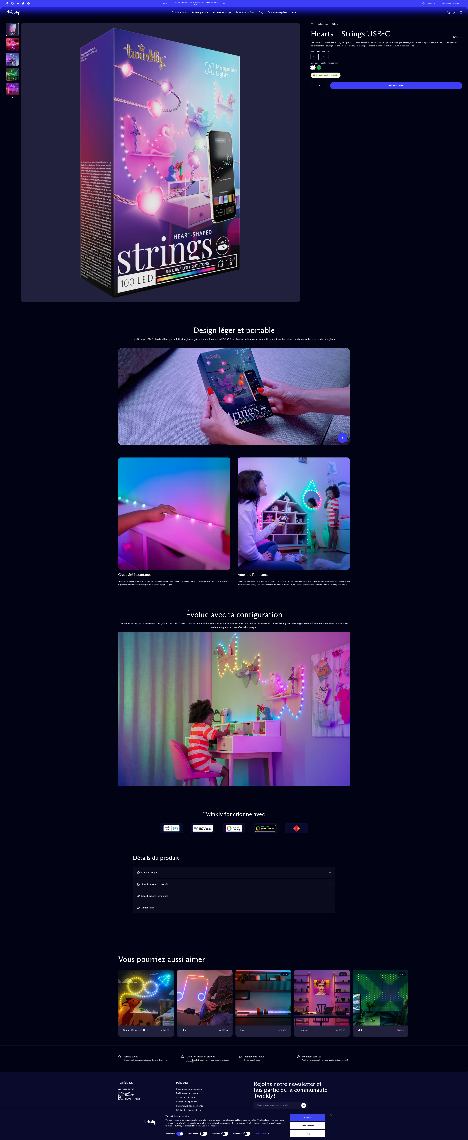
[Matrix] (380, 998)
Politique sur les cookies (188, 1093)
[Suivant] (223, 3)
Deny (308, 1133)
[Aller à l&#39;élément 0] (12, 29)
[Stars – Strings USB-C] (146, 998)
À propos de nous (127, 1089)
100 (314, 57)
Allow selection (307, 1126)
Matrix (361, 1030)
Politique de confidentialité (189, 1089)
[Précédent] (163, 3)
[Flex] (205, 998)
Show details (260, 1134)
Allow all (308, 1117)
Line (242, 1030)
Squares (303, 1030)
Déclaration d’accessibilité (188, 1110)
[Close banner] (331, 1115)
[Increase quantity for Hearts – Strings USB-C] (325, 85)
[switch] (203, 1134)
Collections (323, 24)
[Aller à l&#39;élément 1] (12, 44)
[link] (174, 513)
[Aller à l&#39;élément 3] (12, 74)
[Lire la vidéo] (234, 396)
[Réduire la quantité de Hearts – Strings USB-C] (314, 85)
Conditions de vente (185, 1097)
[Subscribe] (303, 1105)
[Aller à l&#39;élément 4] (12, 89)
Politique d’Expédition (186, 1102)
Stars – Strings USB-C (135, 1030)
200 (324, 57)
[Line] (263, 998)
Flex (184, 1030)
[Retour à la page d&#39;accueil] (312, 24)
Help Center (212, 3)
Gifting (335, 24)
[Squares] (322, 998)
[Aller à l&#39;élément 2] (12, 59)
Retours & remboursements (189, 1106)
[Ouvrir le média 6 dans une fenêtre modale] (160, 162)
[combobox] (429, 3)
